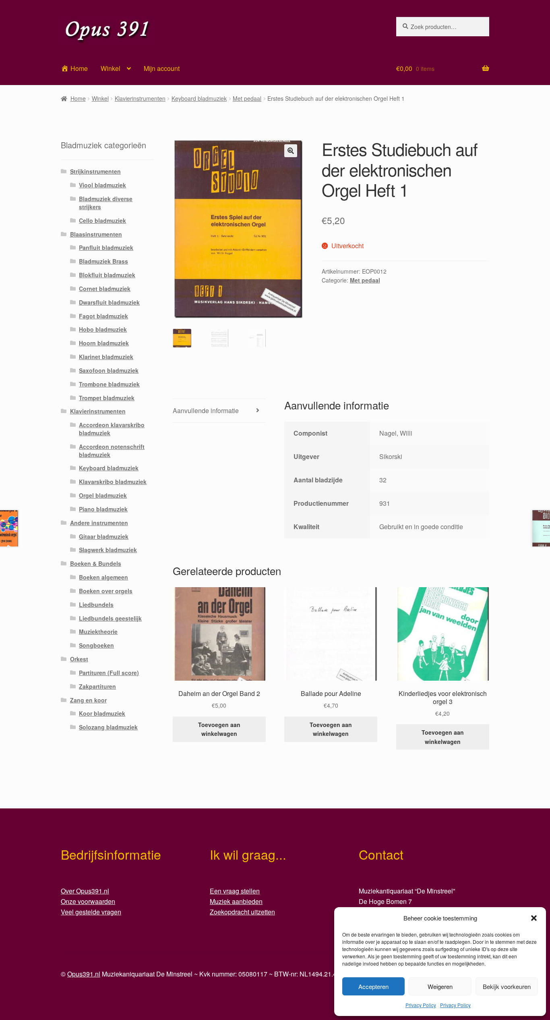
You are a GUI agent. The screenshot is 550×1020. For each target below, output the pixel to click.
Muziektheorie (98, 631)
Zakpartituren (97, 686)
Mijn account (162, 68)
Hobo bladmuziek (103, 329)
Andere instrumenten (99, 523)
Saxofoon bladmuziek (109, 370)
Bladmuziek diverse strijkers (105, 203)
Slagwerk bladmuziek (108, 550)
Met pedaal (247, 98)
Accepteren (373, 986)
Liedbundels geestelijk (110, 618)
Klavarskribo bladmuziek (113, 482)
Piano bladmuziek (103, 509)
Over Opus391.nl (85, 890)
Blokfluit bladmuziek (107, 275)
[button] (534, 918)
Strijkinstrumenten (95, 171)
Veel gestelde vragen (91, 911)
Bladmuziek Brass (103, 261)
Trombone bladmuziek (109, 384)
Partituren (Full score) (109, 673)
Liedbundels (96, 604)
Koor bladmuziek (102, 713)
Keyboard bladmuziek (199, 98)
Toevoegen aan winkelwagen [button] (219, 729)
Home (78, 98)
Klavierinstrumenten (140, 98)
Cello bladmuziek (102, 220)
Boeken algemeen (103, 577)
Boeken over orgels (105, 591)
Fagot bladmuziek (103, 316)
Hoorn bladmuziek (104, 343)
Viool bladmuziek (102, 185)
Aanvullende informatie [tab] (206, 410)
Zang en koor (88, 700)
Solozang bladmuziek (108, 727)
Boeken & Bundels (95, 563)
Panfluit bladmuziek (106, 247)
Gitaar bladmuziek (103, 536)
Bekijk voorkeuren (507, 986)
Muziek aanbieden (236, 901)
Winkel (110, 68)
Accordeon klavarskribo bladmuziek (112, 429)
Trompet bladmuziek (106, 398)
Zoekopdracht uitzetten (242, 911)
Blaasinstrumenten (96, 234)
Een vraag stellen (235, 890)
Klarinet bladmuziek (106, 357)
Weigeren (440, 986)
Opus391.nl (83, 973)
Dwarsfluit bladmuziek (109, 302)
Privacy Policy (420, 1004)
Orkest (79, 659)
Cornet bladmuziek (104, 289)
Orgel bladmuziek (103, 495)
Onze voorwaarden (88, 901)
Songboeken (96, 645)
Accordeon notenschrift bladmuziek (112, 450)
